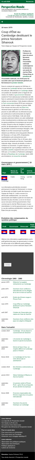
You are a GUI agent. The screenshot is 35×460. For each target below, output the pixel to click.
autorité (10, 150)
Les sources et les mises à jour (11, 425)
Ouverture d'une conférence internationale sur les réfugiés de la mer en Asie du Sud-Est (22, 290)
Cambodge (13, 88)
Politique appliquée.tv (8, 446)
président (26, 76)
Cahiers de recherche (8, 448)
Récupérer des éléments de (16, 427)
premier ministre (17, 83)
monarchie (17, 156)
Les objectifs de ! (12, 421)
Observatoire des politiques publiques (13, 442)
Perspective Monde (12, 7)
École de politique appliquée (24, 14)
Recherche (30, 1)
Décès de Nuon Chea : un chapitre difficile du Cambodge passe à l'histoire (22, 348)
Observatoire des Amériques (10, 444)
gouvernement (19, 95)
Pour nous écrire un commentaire (12, 432)
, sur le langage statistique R (13, 436)
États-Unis (25, 107)
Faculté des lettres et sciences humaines (21, 15)
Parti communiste (8, 103)
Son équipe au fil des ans (9, 423)
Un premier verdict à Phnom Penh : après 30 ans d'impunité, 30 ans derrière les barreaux (23, 385)
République (12, 154)
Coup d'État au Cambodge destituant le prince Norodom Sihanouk (22, 305)
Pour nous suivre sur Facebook (11, 434)
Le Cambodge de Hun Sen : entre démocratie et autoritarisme (22, 358)
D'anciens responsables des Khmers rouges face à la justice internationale (23, 394)
